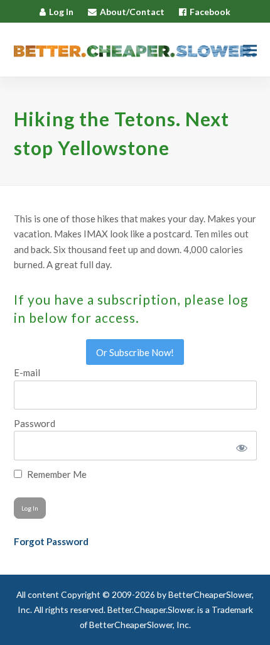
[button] (250, 50)
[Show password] (239, 445)
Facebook (210, 11)
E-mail (27, 372)
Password (34, 423)
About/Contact (132, 11)
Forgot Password (51, 541)
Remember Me (56, 474)
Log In (61, 11)
